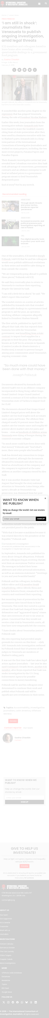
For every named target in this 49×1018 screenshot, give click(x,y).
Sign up (41, 518)
